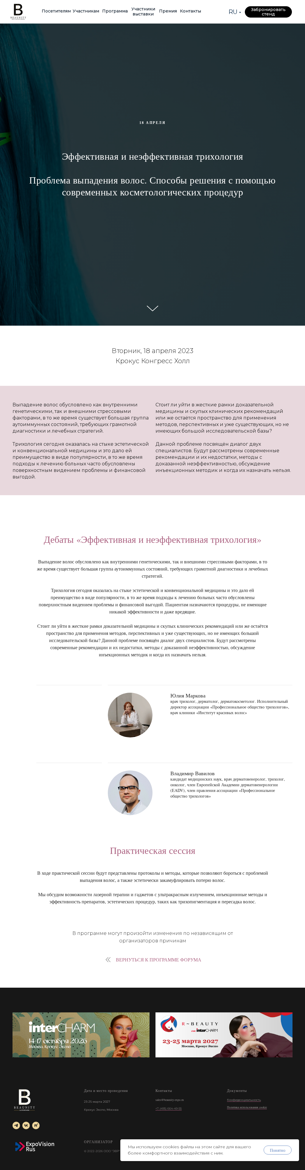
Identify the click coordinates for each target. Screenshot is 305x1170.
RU (232, 11)
